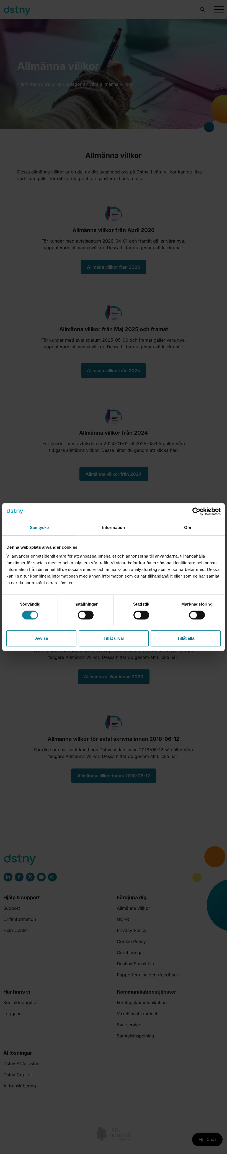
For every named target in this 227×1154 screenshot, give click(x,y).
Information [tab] (113, 527)
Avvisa (41, 638)
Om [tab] (187, 527)
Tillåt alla (185, 638)
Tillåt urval (114, 638)
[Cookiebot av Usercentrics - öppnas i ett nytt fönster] (196, 511)
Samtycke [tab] (39, 527)
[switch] (86, 615)
